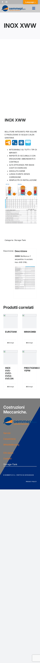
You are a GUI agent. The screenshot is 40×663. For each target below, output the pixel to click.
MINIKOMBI (30, 332)
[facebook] (2, 2)
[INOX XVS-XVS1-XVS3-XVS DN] (10, 357)
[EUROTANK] (10, 321)
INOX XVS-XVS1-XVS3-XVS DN (9, 373)
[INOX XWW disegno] (20, 79)
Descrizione (7, 251)
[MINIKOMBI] (29, 321)
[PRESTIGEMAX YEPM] (29, 357)
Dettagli (11, 343)
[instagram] (6, 2)
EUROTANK (11, 332)
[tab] (7, 251)
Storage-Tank (20, 240)
